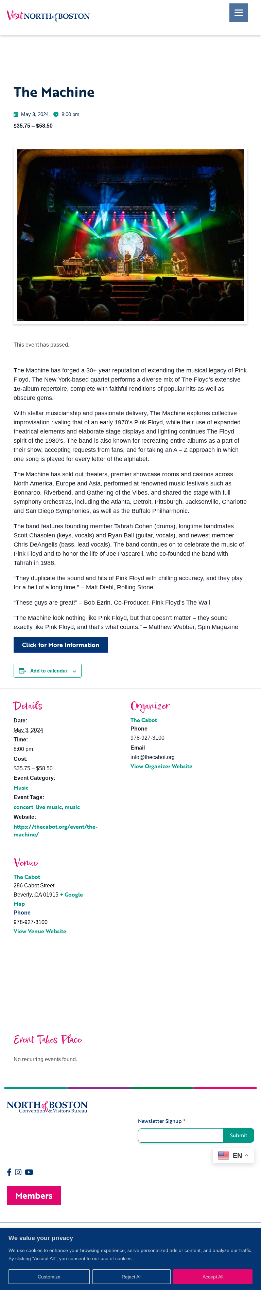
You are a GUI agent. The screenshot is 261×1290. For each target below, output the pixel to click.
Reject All (131, 1276)
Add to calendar (48, 670)
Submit (238, 1135)
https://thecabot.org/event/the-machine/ (56, 830)
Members (33, 1195)
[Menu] (238, 12)
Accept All (213, 1276)
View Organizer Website (161, 766)
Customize (49, 1276)
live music (49, 807)
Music (21, 788)
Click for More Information (60, 644)
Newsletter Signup (162, 1121)
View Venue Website (40, 931)
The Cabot (143, 720)
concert (23, 807)
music (72, 807)
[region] (130, 1259)
